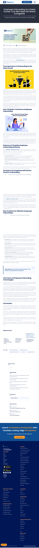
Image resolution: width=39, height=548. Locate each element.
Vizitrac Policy (33, 546)
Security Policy (26, 545)
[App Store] (7, 467)
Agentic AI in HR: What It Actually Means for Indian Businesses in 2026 (19, 376)
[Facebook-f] (4, 472)
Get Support (3, 544)
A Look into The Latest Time (15, 411)
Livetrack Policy (27, 546)
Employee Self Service (23, 349)
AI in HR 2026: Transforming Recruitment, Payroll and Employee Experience (19, 388)
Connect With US (27, 2)
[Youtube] (8, 472)
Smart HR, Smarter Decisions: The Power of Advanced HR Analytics (17, 269)
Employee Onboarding (22, 45)
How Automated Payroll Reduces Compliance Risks (18, 382)
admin (6, 45)
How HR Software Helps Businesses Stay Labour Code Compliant (19, 379)
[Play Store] (7, 470)
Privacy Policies (33, 545)
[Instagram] (10, 472)
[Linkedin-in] (6, 472)
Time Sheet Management (14, 415)
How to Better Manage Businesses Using (17, 408)
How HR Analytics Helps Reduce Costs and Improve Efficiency (18, 385)
